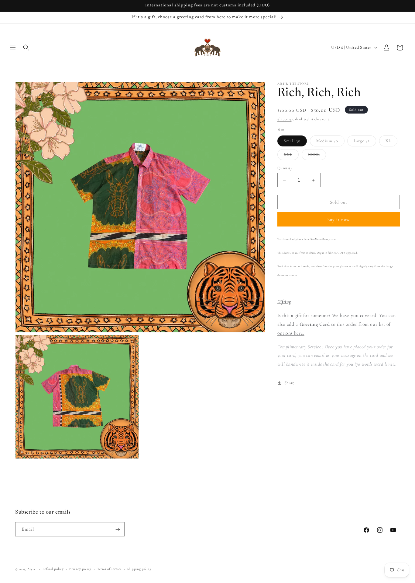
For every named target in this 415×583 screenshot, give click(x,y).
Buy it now (338, 219)
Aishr (31, 569)
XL (391, 142)
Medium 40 (330, 142)
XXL (291, 156)
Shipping (284, 119)
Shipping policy (139, 569)
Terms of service (109, 569)
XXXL (317, 156)
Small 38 (295, 142)
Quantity (284, 168)
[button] (12, 47)
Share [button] (289, 382)
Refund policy (53, 569)
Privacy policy (80, 569)
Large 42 (365, 142)
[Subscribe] (117, 529)
